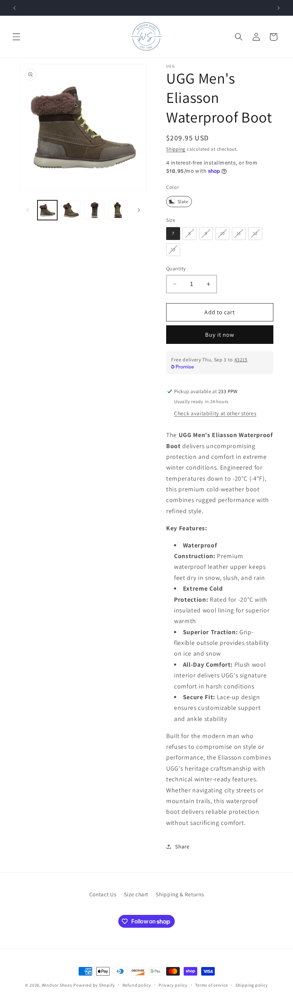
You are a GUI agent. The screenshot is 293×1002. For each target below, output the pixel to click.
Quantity (176, 268)
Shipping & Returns (180, 894)
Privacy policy (173, 985)
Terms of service (211, 985)
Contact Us (102, 894)
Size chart (136, 894)
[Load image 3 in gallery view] (94, 210)
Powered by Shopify (94, 985)
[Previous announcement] (15, 8)
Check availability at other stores (215, 413)
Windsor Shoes (57, 985)
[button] (16, 36)
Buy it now (220, 335)
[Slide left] (27, 210)
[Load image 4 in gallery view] (118, 210)
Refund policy (137, 985)
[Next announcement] (278, 8)
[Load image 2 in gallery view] (71, 210)
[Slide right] (138, 210)
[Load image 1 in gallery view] (47, 210)
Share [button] (182, 846)
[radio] (179, 201)
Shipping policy (251, 985)
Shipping (175, 149)
